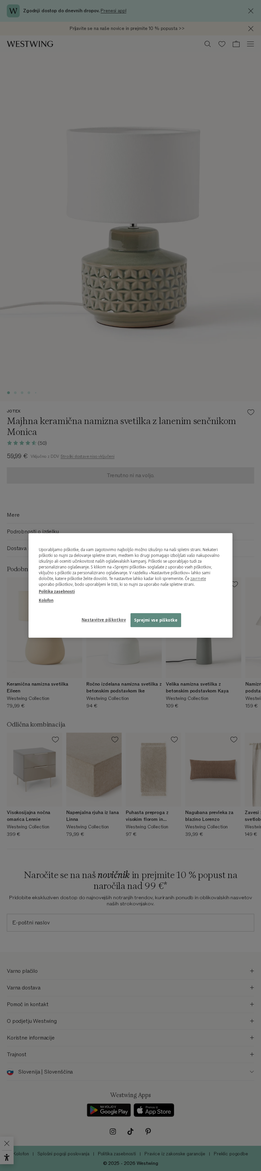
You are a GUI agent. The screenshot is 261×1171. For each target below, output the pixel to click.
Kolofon (46, 600)
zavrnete (198, 578)
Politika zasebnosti (57, 591)
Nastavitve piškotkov (104, 619)
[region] (130, 585)
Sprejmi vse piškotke (155, 620)
